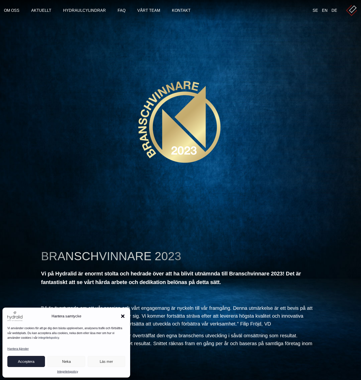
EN (325, 10)
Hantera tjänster (18, 349)
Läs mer (106, 361)
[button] (122, 316)
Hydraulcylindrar (84, 10)
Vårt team (148, 10)
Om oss (11, 10)
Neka (66, 361)
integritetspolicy (48, 337)
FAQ (121, 10)
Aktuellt (41, 10)
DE (334, 10)
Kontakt (181, 10)
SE (315, 10)
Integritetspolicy (67, 371)
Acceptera (26, 361)
